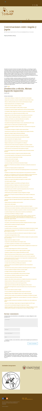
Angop (8, 86)
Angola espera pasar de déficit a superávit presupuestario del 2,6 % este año (19, 189)
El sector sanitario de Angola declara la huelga (13, 157)
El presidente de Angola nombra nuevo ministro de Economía (16, 187)
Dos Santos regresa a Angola (10, 181)
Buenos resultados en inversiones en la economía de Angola (16, 141)
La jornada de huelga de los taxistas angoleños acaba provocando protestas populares (19, 151)
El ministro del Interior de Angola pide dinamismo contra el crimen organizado (20, 256)
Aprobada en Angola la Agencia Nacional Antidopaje (15, 133)
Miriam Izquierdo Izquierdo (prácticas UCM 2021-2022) (13, 32)
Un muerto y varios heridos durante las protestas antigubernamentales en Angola (20, 222)
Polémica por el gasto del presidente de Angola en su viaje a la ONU (18, 179)
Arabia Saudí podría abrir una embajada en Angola (14, 103)
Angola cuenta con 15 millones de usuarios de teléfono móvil (16, 113)
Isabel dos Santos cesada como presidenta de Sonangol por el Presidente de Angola (21, 295)
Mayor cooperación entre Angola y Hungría (13, 139)
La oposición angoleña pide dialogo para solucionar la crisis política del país (19, 146)
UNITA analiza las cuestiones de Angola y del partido (15, 224)
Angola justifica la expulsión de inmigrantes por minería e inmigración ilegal (19, 308)
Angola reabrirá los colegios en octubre (12, 240)
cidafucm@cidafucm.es (29, 399)
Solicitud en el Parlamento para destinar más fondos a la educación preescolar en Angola (20, 165)
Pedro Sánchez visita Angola (10, 204)
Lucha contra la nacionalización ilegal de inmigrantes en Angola (17, 305)
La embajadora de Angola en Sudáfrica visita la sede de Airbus (16, 129)
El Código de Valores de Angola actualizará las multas (15, 271)
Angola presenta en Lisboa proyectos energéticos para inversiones (17, 281)
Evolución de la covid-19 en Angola (11, 159)
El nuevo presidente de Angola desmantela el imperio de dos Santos (18, 291)
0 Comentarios (31, 32)
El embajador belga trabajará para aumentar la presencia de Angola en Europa (20, 111)
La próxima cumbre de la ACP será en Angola (13, 277)
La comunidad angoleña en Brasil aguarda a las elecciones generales (18, 155)
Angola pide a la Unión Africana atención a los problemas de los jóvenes (18, 115)
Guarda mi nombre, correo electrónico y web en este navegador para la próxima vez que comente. (21, 340)
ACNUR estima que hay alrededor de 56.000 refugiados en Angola (17, 192)
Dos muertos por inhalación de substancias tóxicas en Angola (16, 275)
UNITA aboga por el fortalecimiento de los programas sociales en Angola (19, 197)
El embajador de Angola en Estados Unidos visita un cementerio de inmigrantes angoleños (19, 127)
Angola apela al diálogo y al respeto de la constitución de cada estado (18, 98)
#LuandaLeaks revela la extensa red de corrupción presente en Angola (18, 261)
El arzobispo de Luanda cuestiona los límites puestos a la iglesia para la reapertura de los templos (20, 246)
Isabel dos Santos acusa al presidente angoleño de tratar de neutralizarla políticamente (18, 265)
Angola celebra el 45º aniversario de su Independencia (15, 220)
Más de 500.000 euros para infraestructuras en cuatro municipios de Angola (19, 254)
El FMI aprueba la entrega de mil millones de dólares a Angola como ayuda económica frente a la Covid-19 (21, 237)
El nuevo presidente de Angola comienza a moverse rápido (16, 269)
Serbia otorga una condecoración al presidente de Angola (16, 124)
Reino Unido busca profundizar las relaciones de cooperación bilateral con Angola (20, 233)
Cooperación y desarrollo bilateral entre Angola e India (15, 241)
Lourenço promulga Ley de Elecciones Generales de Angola (16, 163)
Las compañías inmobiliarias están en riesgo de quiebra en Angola (17, 250)
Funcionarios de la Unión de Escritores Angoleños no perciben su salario (18, 144)
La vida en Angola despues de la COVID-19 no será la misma (16, 248)
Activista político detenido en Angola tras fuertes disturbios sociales (17, 153)
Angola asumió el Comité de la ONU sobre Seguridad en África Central (18, 285)
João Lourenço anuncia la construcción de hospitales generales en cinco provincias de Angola (20, 170)
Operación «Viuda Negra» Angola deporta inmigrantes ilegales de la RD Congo (20, 303)
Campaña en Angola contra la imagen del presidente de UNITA (17, 252)
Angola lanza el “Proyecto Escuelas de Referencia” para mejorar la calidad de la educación (19, 195)
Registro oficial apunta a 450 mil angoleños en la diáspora (16, 142)
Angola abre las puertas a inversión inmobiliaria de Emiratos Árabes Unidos (19, 100)
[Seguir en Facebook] (33, 5)
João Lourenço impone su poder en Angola (13, 289)
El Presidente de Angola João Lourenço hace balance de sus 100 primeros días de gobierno (20, 287)
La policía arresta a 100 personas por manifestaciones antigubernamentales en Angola (21, 228)
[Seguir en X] (35, 5)
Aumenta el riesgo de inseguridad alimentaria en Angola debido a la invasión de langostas (19, 200)
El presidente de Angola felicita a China (12, 235)
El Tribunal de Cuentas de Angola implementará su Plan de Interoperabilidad (19, 109)
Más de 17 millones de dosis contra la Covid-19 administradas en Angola (18, 101)
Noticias (27, 32)
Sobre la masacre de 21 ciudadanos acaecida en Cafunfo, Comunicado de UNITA (20, 210)
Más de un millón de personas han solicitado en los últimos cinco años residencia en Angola (20, 300)
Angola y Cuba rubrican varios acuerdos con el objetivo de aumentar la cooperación (21, 279)
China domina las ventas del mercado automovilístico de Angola (17, 137)
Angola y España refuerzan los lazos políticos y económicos (16, 177)
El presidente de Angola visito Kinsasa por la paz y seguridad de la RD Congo (19, 122)
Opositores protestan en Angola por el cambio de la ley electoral (17, 185)
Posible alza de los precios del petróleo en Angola (14, 121)
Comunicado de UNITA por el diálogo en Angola (14, 213)
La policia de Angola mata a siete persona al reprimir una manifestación (18, 212)
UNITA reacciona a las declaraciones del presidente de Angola (16, 148)
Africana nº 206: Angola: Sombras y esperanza (13, 190)
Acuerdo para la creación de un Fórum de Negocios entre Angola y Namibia (19, 131)
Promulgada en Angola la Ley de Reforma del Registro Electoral (17, 183)
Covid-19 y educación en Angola (11, 226)
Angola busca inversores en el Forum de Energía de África (16, 283)
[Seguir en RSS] (37, 5)
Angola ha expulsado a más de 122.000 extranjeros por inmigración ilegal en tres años (21, 307)
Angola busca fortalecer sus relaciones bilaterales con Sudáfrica (17, 119)
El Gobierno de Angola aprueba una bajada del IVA (14, 167)
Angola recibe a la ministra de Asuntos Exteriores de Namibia (16, 135)
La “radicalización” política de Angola (12, 161)
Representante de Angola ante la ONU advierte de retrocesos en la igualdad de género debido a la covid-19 (19, 230)
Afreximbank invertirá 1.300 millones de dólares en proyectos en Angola (18, 206)
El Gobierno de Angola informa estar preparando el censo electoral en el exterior (20, 172)
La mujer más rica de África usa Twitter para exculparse (15, 263)
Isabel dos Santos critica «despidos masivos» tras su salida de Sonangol (18, 293)
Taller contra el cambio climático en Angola (13, 105)
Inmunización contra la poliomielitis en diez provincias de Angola (17, 273)
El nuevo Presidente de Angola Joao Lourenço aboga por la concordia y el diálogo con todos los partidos (21, 297)
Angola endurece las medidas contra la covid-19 (14, 202)
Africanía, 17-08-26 (7, 351)
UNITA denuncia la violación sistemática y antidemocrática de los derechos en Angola (21, 208)
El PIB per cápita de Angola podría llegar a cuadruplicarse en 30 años (18, 117)
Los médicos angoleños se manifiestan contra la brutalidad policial (17, 243)
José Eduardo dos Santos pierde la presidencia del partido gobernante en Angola (20, 267)
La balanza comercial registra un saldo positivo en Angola (16, 107)
